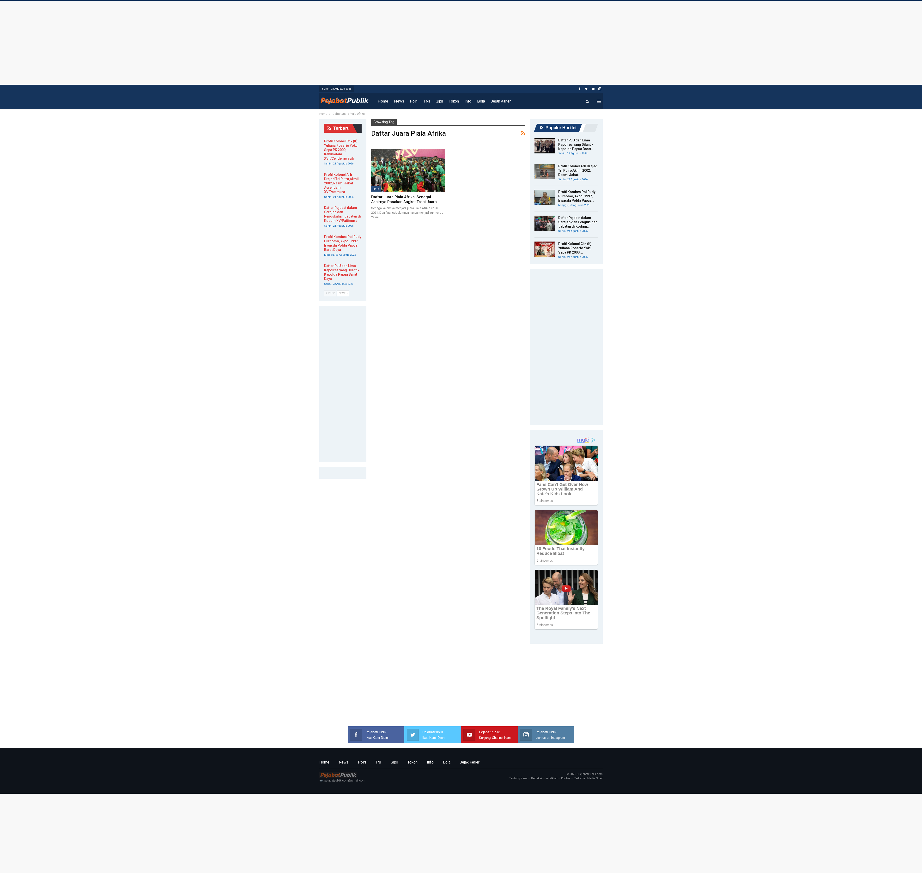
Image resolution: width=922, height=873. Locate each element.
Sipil (439, 101)
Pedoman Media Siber (588, 778)
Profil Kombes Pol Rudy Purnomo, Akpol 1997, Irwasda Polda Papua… (576, 196)
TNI (426, 101)
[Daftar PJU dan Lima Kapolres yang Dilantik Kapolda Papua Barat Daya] (544, 145)
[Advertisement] (461, 41)
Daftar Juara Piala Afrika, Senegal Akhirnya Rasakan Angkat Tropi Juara (404, 199)
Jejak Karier (501, 101)
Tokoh (454, 101)
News (399, 101)
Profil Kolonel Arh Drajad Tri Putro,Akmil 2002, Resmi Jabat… (577, 170)
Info (468, 101)
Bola (481, 101)
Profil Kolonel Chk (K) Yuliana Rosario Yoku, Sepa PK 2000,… (575, 248)
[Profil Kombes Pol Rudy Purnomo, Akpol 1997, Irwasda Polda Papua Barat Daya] (544, 197)
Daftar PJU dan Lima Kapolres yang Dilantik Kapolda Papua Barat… (576, 144)
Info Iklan (552, 778)
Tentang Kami (518, 778)
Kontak (565, 778)
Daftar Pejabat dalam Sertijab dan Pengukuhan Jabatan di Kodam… (577, 222)
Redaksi (536, 778)
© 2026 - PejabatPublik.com (584, 774)
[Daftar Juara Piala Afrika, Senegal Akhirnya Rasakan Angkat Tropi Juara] (408, 170)
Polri (413, 101)
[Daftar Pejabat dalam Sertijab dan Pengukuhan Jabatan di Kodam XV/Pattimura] (544, 223)
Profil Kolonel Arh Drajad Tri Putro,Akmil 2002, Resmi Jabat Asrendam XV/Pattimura (341, 183)
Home (383, 101)
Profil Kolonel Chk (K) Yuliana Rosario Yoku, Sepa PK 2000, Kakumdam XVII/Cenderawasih (341, 149)
